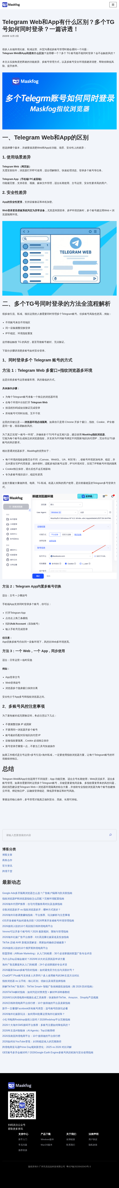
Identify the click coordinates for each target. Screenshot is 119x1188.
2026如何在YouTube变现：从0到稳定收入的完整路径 (31, 1041)
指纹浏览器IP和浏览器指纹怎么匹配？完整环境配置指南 (33, 898)
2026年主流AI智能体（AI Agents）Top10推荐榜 (28, 1030)
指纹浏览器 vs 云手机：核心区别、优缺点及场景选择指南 (34, 981)
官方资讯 (7, 865)
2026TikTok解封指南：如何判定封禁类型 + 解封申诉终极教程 (36, 992)
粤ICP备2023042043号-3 (78, 1166)
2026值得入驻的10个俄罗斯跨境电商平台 (25, 948)
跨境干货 (7, 871)
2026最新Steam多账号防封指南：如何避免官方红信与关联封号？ (38, 970)
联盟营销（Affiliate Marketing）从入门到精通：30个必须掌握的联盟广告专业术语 (47, 953)
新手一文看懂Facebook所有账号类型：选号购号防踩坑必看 (35, 1008)
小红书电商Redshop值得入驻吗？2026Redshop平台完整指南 (36, 1019)
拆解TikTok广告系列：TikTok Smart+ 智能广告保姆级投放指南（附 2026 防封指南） (48, 986)
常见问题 (22, 1145)
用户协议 (93, 1139)
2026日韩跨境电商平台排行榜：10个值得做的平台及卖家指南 (36, 1003)
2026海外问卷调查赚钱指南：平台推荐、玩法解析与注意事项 (36, 915)
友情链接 (70, 1139)
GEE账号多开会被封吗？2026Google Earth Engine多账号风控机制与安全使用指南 (47, 1052)
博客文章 (7, 854)
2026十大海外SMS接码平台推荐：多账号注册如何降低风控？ (36, 1025)
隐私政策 (93, 1145)
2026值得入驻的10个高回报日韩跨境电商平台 (27, 926)
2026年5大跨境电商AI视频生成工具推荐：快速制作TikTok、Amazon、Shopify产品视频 (50, 997)
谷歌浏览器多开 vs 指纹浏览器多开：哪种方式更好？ (31, 909)
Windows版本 (47, 1139)
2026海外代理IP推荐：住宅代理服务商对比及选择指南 (32, 904)
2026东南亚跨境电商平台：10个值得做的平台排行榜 (31, 1036)
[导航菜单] (113, 4)
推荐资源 (22, 1150)
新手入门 (22, 1139)
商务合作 (7, 860)
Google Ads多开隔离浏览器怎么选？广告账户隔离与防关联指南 (37, 893)
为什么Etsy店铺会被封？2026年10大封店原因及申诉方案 (33, 959)
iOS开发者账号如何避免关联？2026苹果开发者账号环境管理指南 (38, 920)
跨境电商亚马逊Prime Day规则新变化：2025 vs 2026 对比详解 (37, 1047)
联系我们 (70, 1145)
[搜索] (110, 835)
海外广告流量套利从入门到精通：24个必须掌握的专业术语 (34, 964)
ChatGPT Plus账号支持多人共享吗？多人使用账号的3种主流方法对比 (40, 975)
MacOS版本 (46, 1145)
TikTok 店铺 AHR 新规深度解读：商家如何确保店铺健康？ (34, 942)
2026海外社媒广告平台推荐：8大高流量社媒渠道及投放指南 (35, 937)
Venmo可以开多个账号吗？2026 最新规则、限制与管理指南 (35, 931)
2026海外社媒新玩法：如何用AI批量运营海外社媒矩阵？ (33, 1014)
